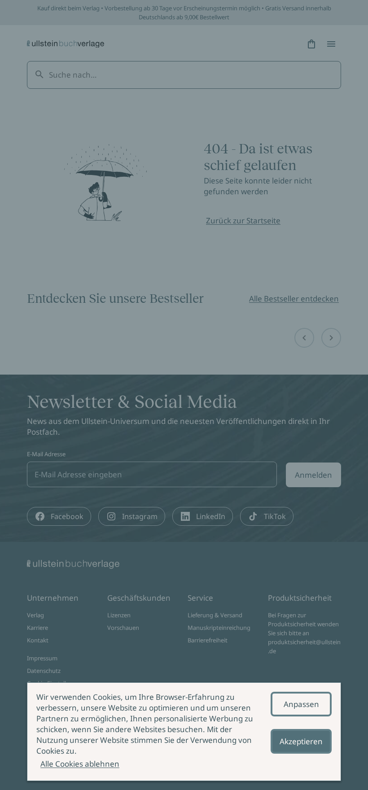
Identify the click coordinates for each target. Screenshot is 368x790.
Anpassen (301, 704)
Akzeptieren (301, 741)
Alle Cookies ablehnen (79, 764)
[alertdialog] (184, 731)
